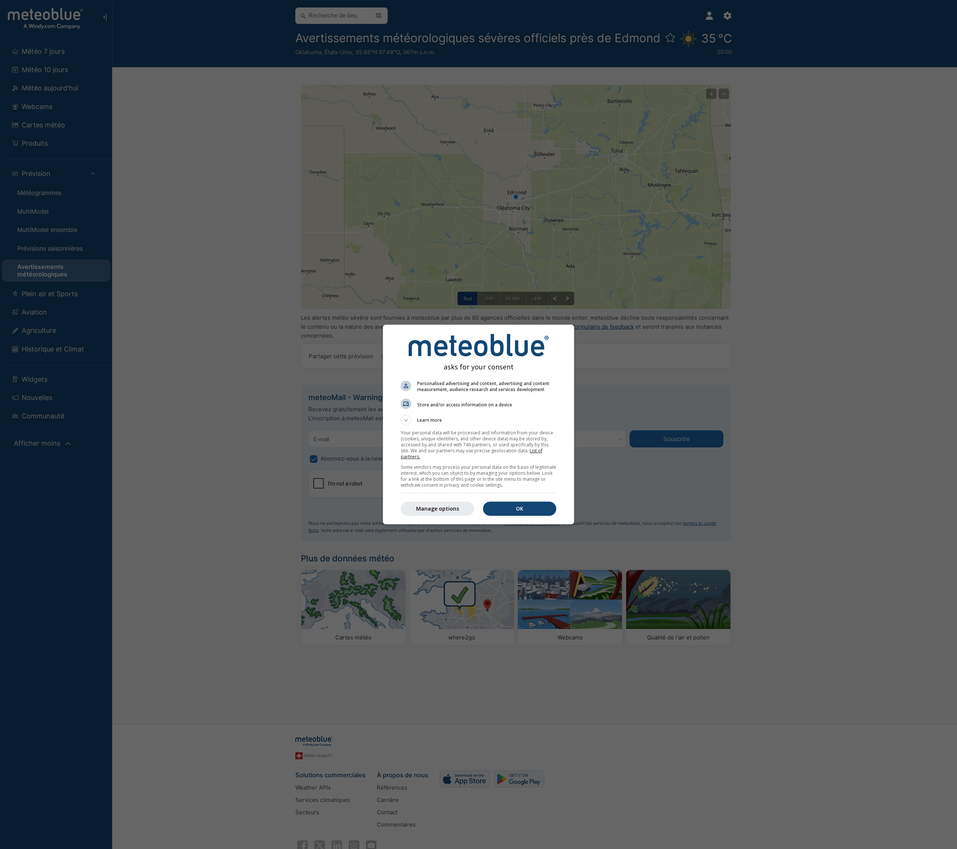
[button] (478, 420)
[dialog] (478, 424)
